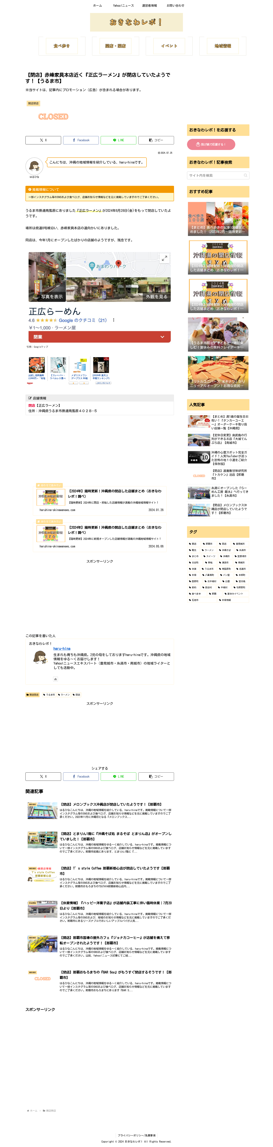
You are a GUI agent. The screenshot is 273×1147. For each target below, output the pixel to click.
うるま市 (50, 695)
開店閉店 (34, 695)
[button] (156, 140)
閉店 (78, 695)
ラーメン (65, 695)
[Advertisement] (99, 590)
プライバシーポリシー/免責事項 (136, 1135)
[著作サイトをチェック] (55, 679)
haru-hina (61, 648)
